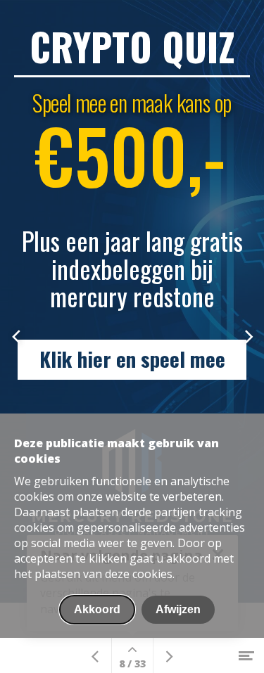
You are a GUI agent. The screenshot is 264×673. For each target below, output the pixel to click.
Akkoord (97, 609)
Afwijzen (178, 609)
